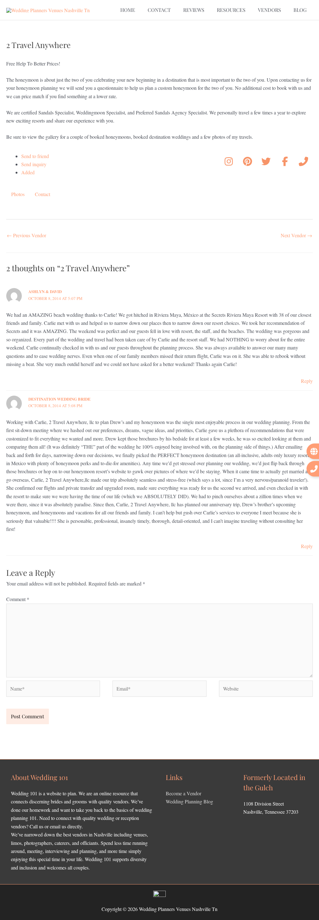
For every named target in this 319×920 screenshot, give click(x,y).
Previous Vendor (26, 235)
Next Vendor (296, 235)
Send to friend (35, 156)
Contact (42, 194)
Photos (18, 194)
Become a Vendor (183, 793)
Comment (17, 599)
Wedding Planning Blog (189, 801)
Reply (307, 381)
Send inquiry (33, 164)
